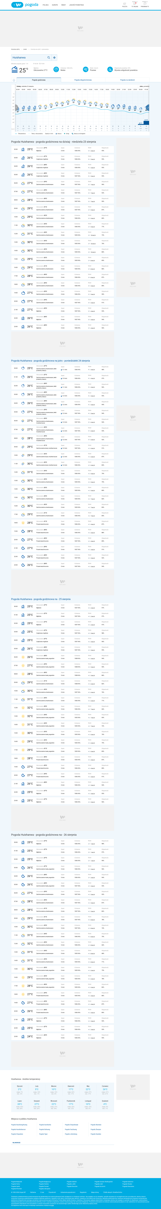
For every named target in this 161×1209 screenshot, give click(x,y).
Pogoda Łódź (99, 1184)
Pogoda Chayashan (17, 1134)
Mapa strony (95, 1192)
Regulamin (83, 1192)
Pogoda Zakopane (44, 1188)
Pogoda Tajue (43, 1134)
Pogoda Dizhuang (44, 1129)
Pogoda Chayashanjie (71, 1125)
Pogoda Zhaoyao (96, 1129)
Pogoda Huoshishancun (18, 1129)
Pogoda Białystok (16, 1181)
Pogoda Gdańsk (72, 1181)
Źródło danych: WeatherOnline (112, 1192)
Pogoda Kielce (15, 1184)
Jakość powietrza (76, 5)
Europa (55, 5)
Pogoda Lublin (71, 1184)
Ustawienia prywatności (68, 1192)
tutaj (52, 1205)
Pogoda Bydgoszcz (45, 1181)
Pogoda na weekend (127, 80)
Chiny (25, 49)
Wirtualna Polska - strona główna (17, 5)
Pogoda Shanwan (96, 1125)
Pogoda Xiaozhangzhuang (19, 1125)
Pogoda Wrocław (16, 1188)
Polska (46, 5)
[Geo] (54, 57)
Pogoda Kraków (44, 1184)
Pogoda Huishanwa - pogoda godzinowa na (34, 599)
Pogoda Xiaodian (96, 1134)
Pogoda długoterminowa (83, 80)
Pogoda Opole (15, 1186)
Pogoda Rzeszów (72, 1186)
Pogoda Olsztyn (127, 1184)
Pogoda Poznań (44, 1186)
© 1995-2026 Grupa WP (18, 1192)
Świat (63, 5)
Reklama (33, 1192)
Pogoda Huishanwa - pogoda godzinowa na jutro (37, 360)
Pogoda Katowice (127, 1181)
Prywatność (52, 1192)
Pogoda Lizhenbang (71, 1134)
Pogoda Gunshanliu (45, 1125)
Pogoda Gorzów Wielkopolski (104, 1181)
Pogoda (31, 5)
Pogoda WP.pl (15, 49)
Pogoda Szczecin (100, 1186)
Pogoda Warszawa (128, 1186)
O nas (42, 1192)
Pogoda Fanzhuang (71, 1129)
